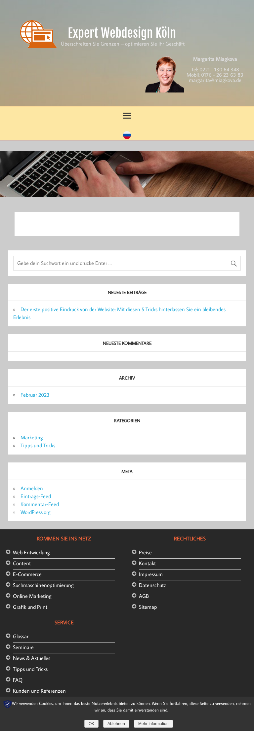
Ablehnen (116, 723)
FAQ (17, 679)
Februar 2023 (35, 394)
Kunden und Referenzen (39, 690)
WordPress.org (36, 512)
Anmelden (32, 488)
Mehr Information (153, 723)
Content (22, 563)
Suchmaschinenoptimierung (43, 585)
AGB (144, 596)
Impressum (151, 574)
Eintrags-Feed (36, 496)
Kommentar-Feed (40, 504)
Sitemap (148, 606)
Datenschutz (152, 585)
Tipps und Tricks (38, 445)
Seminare (23, 647)
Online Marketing (32, 596)
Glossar (20, 636)
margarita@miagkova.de (215, 80)
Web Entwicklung (31, 552)
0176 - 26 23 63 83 (222, 74)
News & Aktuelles (31, 658)
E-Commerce (27, 574)
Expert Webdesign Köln (122, 33)
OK (91, 723)
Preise (145, 552)
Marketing (32, 437)
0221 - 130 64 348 (219, 69)
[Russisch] (127, 137)
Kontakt (147, 563)
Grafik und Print (30, 606)
